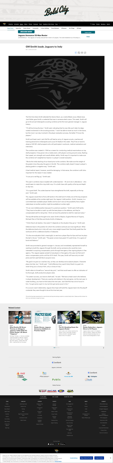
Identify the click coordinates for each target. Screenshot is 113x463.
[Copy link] (85, 52)
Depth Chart (7, 411)
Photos (86, 406)
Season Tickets (54, 411)
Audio (86, 411)
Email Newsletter (103, 422)
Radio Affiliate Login (86, 417)
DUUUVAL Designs (69, 420)
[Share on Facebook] (76, 53)
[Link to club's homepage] (4, 24)
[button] (54, 347)
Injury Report (7, 408)
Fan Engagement (69, 403)
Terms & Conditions (103, 432)
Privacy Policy (104, 430)
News (86, 403)
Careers (103, 425)
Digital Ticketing (54, 422)
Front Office (7, 418)
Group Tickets (54, 414)
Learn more (88, 32)
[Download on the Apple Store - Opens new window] (51, 444)
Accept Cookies (99, 458)
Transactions (7, 406)
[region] (56, 458)
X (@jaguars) (103, 411)
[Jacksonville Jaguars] (56, 451)
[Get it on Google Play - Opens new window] (61, 445)
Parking (23, 408)
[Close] (88, 36)
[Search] (91, 24)
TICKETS (54, 401)
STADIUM (40, 401)
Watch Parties (23, 420)
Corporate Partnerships (103, 427)
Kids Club (70, 432)
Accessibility (39, 417)
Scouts (7, 416)
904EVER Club (70, 435)
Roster (7, 403)
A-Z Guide (40, 415)
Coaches (7, 413)
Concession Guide (23, 417)
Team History (7, 421)
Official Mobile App (104, 403)
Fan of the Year (70, 422)
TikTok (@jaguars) (103, 417)
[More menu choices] (59, 24)
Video (86, 408)
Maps (23, 411)
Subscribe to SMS (103, 420)
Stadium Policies (39, 424)
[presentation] (103, 348)
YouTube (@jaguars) (104, 406)
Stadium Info (23, 406)
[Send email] (82, 53)
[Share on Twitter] (79, 53)
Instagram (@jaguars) (103, 408)
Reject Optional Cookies (86, 458)
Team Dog (7, 427)
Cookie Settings (74, 458)
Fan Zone (70, 406)
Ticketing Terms (54, 420)
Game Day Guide (23, 403)
